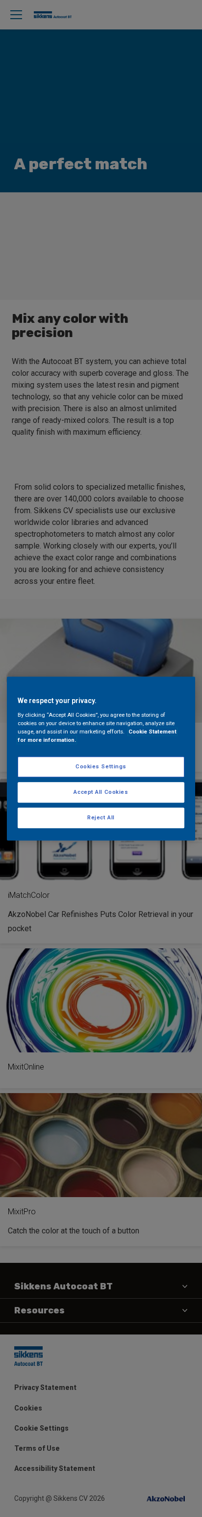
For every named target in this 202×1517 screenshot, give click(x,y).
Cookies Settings (101, 766)
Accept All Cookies (101, 791)
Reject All (101, 817)
